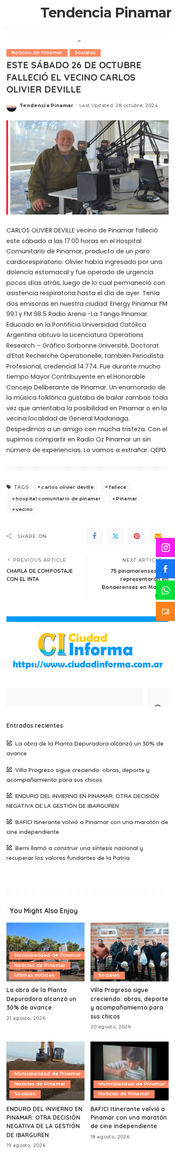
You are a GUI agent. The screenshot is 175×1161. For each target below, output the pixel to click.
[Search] (158, 697)
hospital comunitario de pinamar (58, 499)
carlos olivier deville (67, 487)
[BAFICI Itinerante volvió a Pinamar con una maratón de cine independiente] (129, 1071)
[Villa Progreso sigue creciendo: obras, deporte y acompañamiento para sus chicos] (129, 952)
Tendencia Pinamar (105, 12)
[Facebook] (94, 536)
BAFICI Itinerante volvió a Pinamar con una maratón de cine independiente (128, 1117)
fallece (117, 487)
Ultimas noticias (34, 975)
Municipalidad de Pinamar (47, 955)
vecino (24, 509)
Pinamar (126, 499)
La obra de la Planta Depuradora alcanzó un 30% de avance (41, 998)
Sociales (85, 52)
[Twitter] (115, 536)
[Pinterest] (136, 536)
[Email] (158, 536)
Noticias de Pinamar (36, 52)
